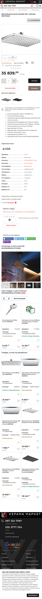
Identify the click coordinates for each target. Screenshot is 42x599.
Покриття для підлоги (8, 561)
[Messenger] (8, 238)
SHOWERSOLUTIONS (30, 160)
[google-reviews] (12, 546)
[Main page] (21, 515)
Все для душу (28, 163)
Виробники (29, 557)
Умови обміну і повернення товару (12, 196)
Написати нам (9, 533)
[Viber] (7, 242)
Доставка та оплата (32, 561)
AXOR (26, 154)
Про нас (28, 554)
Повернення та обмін (32, 564)
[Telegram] (19, 238)
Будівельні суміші (6, 564)
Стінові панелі (5, 568)
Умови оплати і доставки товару (11, 199)
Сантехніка (4, 557)
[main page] (13, 2)
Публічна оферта (31, 568)
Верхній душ (28, 166)
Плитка (3, 554)
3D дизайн (10, 202)
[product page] (11, 309)
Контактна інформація (12, 536)
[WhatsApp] (30, 238)
